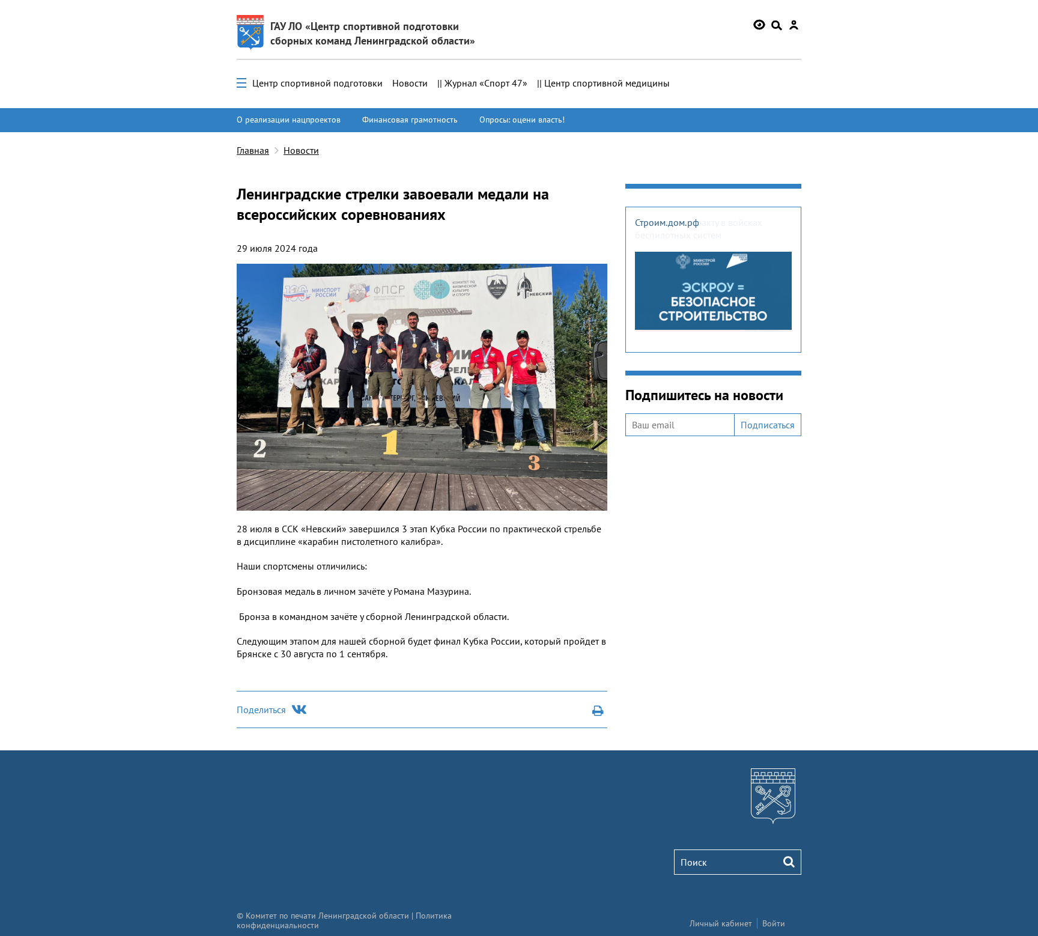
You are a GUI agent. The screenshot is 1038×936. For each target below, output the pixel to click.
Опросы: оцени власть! (522, 119)
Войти (773, 923)
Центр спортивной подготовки (317, 83)
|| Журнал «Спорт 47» (482, 83)
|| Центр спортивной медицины (603, 83)
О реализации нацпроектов (289, 119)
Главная (253, 150)
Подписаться (768, 425)
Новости (410, 83)
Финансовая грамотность (410, 119)
